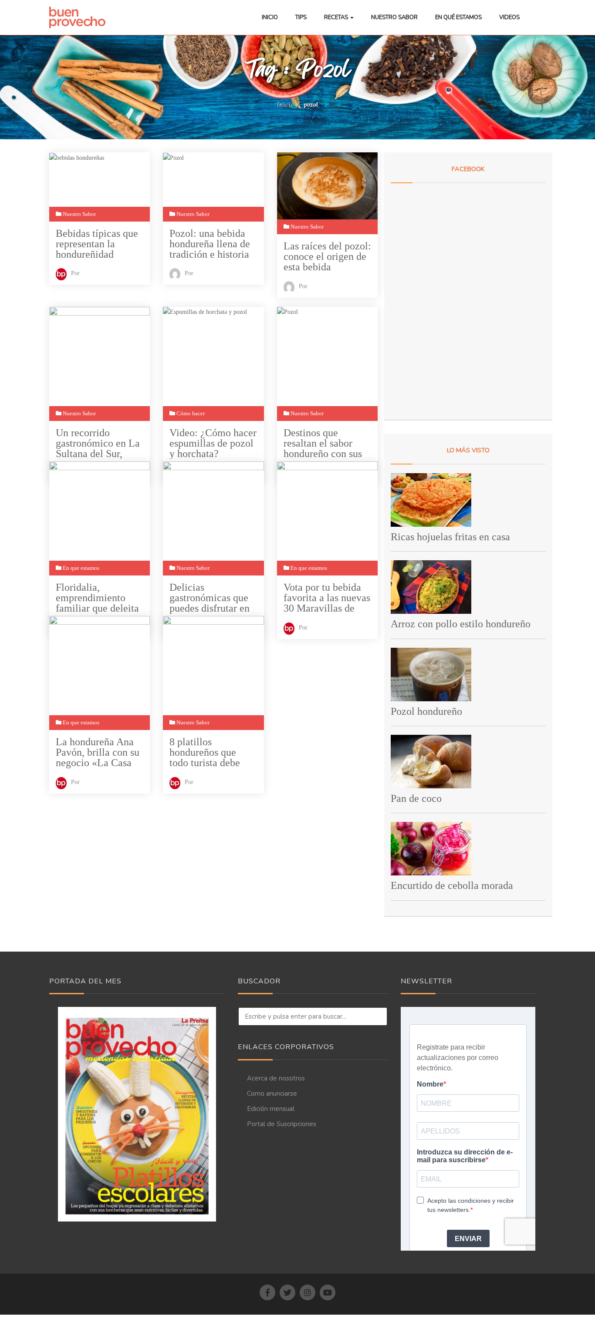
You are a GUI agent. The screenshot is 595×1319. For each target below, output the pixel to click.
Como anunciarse (272, 1093)
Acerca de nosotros (276, 1078)
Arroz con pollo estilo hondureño (461, 623)
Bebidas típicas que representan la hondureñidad (97, 243)
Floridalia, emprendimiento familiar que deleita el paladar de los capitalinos (97, 598)
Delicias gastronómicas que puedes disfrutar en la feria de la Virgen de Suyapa (211, 598)
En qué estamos (458, 17)
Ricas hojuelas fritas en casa (450, 536)
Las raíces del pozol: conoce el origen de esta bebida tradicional (327, 257)
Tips (301, 17)
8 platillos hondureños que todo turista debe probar (204, 752)
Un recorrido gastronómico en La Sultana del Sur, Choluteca (98, 443)
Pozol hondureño (426, 711)
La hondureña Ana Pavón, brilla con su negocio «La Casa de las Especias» (97, 752)
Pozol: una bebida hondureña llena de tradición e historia (209, 243)
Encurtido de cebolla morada (452, 885)
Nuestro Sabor (394, 17)
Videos (509, 17)
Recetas (336, 17)
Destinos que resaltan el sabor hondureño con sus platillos (323, 443)
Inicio (270, 17)
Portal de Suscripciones (281, 1124)
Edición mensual (270, 1108)
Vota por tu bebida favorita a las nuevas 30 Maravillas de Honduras (327, 598)
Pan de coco (416, 798)
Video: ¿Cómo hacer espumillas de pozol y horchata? (213, 443)
